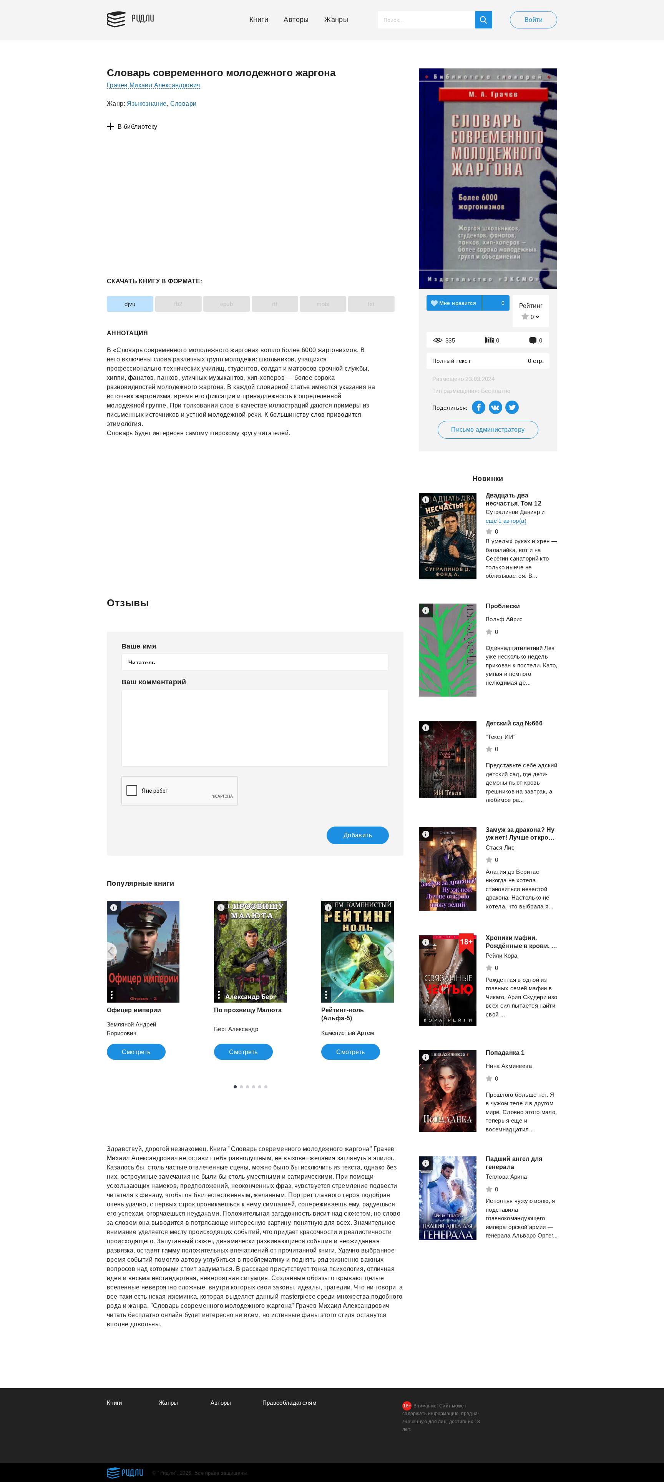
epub (226, 304)
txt (371, 304)
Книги (258, 19)
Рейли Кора (502, 955)
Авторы (296, 19)
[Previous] (107, 951)
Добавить (358, 835)
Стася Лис (500, 847)
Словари (183, 103)
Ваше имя (138, 646)
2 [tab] (241, 1086)
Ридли (142, 17)
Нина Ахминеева (509, 1066)
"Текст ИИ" (501, 737)
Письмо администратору (488, 429)
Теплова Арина (506, 1176)
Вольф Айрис (504, 619)
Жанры (336, 19)
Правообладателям (289, 1402)
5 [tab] (259, 1086)
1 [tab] (235, 1086)
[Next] (392, 951)
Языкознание (146, 103)
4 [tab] (253, 1086)
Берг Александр (236, 1029)
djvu (130, 304)
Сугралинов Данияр (513, 512)
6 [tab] (265, 1086)
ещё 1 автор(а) (506, 520)
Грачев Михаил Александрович (153, 85)
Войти (534, 20)
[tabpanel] (143, 980)
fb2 (178, 304)
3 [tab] (247, 1086)
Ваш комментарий (153, 682)
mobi (323, 304)
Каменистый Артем (347, 1033)
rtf (274, 304)
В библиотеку (138, 126)
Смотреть (136, 1052)
